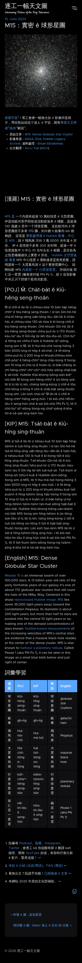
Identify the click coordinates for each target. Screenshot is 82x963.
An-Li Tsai (32, 148)
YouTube (32, 853)
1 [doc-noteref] (18, 116)
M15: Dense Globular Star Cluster (49, 134)
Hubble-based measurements (47, 628)
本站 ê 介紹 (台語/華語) (26, 865)
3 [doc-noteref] (17, 127)
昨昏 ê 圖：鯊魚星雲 (27, 914)
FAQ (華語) (54, 865)
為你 (13, 128)
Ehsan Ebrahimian (50, 143)
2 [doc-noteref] (9, 127)
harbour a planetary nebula (41, 648)
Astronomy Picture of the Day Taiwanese (27, 12)
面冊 (38, 843)
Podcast (25, 843)
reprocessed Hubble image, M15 (38, 599)
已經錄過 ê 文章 (56, 873)
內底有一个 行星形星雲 (38, 269)
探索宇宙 (11, 117)
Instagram (52, 843)
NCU (44, 148)
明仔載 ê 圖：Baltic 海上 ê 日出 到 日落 (41, 925)
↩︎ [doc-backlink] (39, 857)
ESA (38, 139)
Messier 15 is (14, 575)
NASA (29, 139)
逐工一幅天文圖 (26, 6)
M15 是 (10, 216)
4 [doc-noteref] (25, 127)
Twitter (14, 848)
